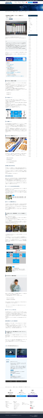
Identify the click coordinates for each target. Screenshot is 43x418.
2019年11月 (33, 138)
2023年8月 (33, 89)
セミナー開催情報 (33, 24)
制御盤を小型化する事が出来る (11, 68)
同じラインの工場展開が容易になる (10, 162)
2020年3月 (33, 133)
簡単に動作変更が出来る (10, 69)
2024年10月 (33, 68)
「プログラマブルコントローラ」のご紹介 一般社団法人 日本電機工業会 (16, 48)
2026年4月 (33, 42)
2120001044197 (35, 416)
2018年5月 (33, 156)
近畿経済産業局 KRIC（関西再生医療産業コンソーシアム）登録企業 (17, 371)
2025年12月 (33, 48)
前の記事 (11, 381)
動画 (33, 29)
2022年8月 (33, 106)
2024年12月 (33, 65)
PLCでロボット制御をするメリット (10, 67)
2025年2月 (33, 62)
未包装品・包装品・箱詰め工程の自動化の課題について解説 (19, 197)
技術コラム (31, 403)
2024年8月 (33, 71)
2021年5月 (33, 118)
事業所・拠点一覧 (27, 0)
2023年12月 (33, 83)
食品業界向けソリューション (25, 403)
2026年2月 (33, 45)
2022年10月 (33, 103)
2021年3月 (33, 121)
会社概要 (6, 404)
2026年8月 (33, 36)
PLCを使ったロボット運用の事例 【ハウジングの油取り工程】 (14, 72)
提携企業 (6, 406)
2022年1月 (33, 112)
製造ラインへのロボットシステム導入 (25, 404)
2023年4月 (33, 95)
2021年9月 (33, 115)
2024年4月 (33, 77)
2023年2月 (33, 97)
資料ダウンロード (30, 2)
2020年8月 (33, 127)
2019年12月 (33, 136)
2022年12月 (33, 100)
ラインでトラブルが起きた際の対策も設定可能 (13, 70)
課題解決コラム (33, 18)
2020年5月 (33, 130)
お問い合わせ (35, 2)
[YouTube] (26, 2)
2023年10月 (33, 86)
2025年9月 (33, 51)
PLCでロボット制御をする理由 (10, 64)
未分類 (33, 32)
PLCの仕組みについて (10, 65)
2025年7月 (33, 54)
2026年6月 (33, 39)
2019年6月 (33, 144)
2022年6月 (33, 109)
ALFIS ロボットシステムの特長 (9, 403)
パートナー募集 (36, 0)
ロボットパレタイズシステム (16, 403)
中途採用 (33, 0)
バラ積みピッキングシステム (16, 405)
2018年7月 (33, 153)
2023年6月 (33, 92)
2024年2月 (33, 80)
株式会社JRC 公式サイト (8, 412)
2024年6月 (33, 74)
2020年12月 (33, 124)
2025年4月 (33, 59)
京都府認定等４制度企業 (12, 372)
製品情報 (33, 27)
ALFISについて (7, 401)
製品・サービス (15, 401)
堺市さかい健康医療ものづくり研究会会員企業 (15, 373)
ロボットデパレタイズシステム (17, 404)
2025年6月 (33, 56)
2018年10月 (33, 150)
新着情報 (31, 0)
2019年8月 (33, 141)
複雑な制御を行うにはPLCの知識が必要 (11, 299)
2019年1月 (33, 147)
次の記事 (21, 381)
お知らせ (33, 21)
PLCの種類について (10, 66)
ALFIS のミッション (8, 402)
